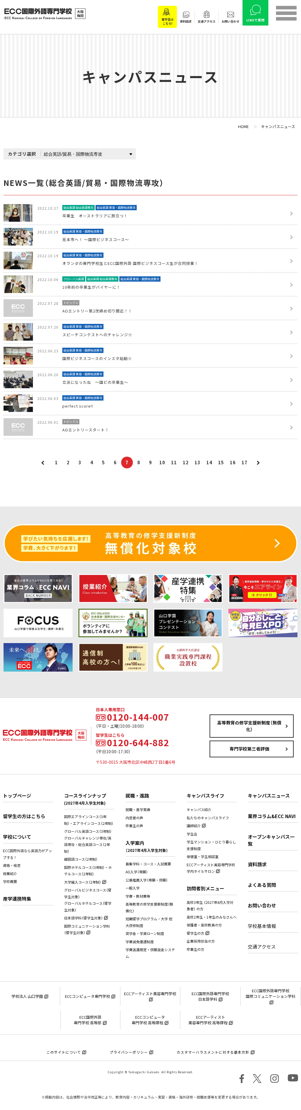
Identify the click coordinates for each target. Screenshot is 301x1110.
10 (162, 462)
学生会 (192, 834)
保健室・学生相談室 (202, 856)
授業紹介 (10, 873)
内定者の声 (134, 817)
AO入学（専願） (137, 871)
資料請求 (257, 864)
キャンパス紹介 (199, 809)
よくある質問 (262, 884)
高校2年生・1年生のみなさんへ (212, 917)
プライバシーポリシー (129, 1052)
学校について (17, 836)
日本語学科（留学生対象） (83, 918)
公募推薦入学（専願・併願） (147, 880)
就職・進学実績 (138, 809)
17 (245, 462)
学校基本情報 (262, 925)
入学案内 (147, 846)
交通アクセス (262, 946)
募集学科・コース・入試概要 (148, 864)
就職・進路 (137, 795)
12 (186, 462)
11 (174, 462)
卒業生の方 (195, 949)
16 (233, 462)
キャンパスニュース (269, 795)
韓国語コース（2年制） (81, 859)
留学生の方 (195, 933)
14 (209, 462)
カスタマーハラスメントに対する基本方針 (213, 1052)
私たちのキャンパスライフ (208, 817)
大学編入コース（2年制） (82, 882)
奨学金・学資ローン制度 (145, 933)
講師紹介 (194, 825)
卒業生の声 (134, 825)
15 (221, 462)
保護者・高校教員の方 (204, 925)
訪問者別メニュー (205, 888)
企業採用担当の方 (201, 941)
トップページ (17, 795)
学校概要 (10, 881)
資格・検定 (12, 865)
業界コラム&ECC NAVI (272, 816)
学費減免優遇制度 (140, 941)
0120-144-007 (138, 717)
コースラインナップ (85, 799)
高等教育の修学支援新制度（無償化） (249, 726)
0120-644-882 (138, 742)
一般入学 (133, 888)
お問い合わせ (262, 905)
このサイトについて (63, 1052)
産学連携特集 (17, 898)
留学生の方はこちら (24, 816)
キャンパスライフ (205, 795)
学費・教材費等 (138, 896)
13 (197, 462)
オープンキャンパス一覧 (271, 840)
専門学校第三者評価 (249, 749)
